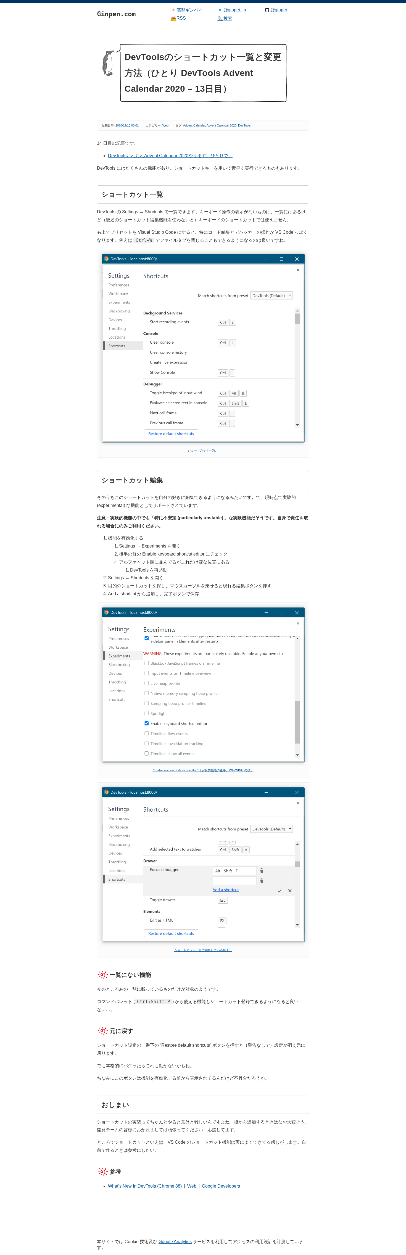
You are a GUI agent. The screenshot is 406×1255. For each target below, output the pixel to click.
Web (165, 125)
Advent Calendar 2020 (221, 125)
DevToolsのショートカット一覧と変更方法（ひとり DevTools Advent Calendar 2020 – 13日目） (203, 73)
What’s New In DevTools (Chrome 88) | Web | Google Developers (174, 1186)
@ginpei (278, 9)
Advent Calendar (194, 125)
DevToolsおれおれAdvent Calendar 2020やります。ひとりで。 (170, 155)
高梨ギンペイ (189, 10)
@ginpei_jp (234, 9)
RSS (178, 18)
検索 (224, 18)
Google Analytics (175, 1241)
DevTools (244, 125)
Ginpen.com (105, 1)
